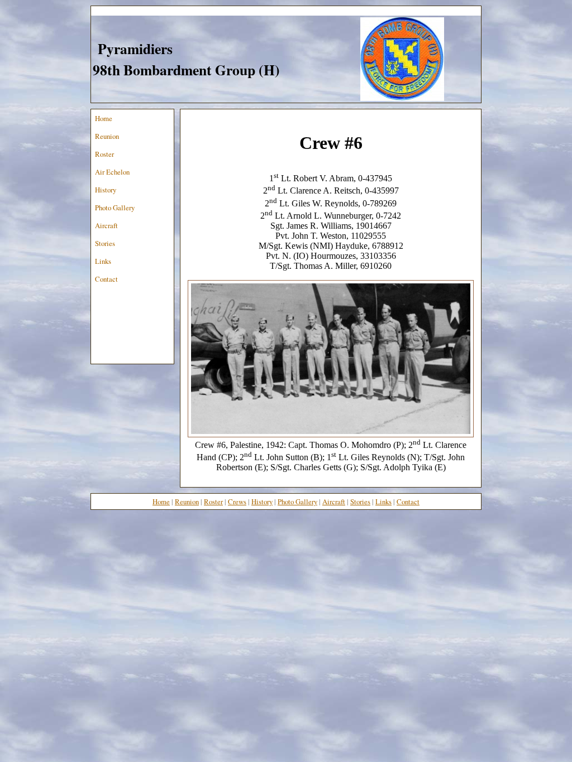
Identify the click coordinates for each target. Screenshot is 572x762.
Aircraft (106, 225)
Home (103, 118)
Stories (105, 243)
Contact (106, 279)
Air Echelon (112, 172)
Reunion (107, 136)
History (105, 190)
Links (103, 261)
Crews (237, 501)
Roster (104, 154)
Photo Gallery (115, 207)
